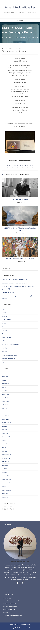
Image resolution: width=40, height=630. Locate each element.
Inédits (4, 341)
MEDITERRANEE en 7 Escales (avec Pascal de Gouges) (20, 229)
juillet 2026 (5, 376)
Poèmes (24, 51)
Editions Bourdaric (10, 609)
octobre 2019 (5, 486)
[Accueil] (2, 37)
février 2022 (5, 433)
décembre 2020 (6, 454)
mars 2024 (5, 398)
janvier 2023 (5, 419)
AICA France (8, 612)
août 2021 (4, 444)
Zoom (3, 362)
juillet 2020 (5, 465)
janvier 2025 (5, 394)
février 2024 (5, 401)
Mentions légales (25, 624)
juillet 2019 (5, 493)
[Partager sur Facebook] (12, 165)
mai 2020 (4, 469)
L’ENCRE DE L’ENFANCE (20, 200)
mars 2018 (5, 497)
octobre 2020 (5, 461)
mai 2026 (4, 380)
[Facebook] (5, 509)
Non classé (5, 348)
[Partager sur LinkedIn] (22, 165)
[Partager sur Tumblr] (27, 165)
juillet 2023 (5, 405)
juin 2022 (4, 426)
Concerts (4, 316)
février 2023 (5, 415)
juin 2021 (4, 447)
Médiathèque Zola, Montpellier (13, 615)
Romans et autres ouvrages (9, 355)
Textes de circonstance (8, 358)
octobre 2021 (5, 440)
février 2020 (5, 476)
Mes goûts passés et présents (10, 344)
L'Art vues (8, 598)
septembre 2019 (6, 490)
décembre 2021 (6, 437)
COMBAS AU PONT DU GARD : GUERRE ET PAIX (15, 279)
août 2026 (4, 373)
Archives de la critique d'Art (12, 601)
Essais (4, 334)
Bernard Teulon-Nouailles (13, 49)
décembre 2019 (6, 479)
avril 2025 (4, 387)
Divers (4, 327)
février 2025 (5, 390)
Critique (4, 323)
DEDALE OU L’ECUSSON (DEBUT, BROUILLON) (15, 283)
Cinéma (4, 312)
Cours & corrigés (6, 319)
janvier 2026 (5, 383)
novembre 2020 (6, 458)
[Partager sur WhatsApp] (32, 165)
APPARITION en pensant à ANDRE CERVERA (20, 259)
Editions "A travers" (10, 604)
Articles (4, 309)
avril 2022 (4, 429)
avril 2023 (4, 408)
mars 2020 (5, 472)
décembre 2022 (6, 422)
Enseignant (5, 330)
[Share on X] (8, 165)
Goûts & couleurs (6, 337)
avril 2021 (4, 451)
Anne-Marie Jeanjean (11, 606)
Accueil (12, 624)
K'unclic (28, 628)
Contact (17, 624)
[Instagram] (11, 509)
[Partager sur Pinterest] (17, 165)
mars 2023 (5, 412)
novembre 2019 (6, 483)
